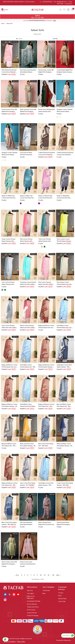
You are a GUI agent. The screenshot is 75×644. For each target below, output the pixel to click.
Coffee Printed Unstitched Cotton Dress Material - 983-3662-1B (65, 154)
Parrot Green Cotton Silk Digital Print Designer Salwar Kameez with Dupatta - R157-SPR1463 (9, 563)
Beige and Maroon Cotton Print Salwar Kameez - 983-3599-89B (10, 405)
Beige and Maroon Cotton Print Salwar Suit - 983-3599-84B (9, 484)
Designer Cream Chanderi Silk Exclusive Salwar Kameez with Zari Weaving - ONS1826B (10, 154)
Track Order (62, 601)
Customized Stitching (33, 601)
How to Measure (32, 604)
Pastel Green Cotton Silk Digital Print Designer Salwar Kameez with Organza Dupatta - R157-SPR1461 (46, 71)
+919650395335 (47, 1)
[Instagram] (6, 599)
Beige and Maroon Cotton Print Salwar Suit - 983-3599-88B (46, 405)
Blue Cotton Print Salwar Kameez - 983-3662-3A (9, 523)
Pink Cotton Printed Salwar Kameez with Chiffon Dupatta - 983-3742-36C (27, 240)
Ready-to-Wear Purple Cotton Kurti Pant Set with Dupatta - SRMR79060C (45, 197)
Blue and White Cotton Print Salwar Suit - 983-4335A (64, 405)
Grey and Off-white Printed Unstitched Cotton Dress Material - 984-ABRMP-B (27, 154)
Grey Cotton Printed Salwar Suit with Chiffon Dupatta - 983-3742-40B (9, 327)
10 (41, 575)
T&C (54, 20)
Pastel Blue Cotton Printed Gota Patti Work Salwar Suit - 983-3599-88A (27, 405)
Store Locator (31, 610)
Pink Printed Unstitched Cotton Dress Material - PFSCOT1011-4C (9, 71)
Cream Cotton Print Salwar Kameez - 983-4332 (65, 484)
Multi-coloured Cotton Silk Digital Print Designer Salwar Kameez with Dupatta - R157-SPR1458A (28, 110)
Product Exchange (32, 615)
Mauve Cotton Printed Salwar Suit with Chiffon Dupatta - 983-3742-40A (27, 327)
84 (53, 575)
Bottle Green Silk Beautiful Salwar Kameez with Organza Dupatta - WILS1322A (46, 110)
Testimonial (46, 590)
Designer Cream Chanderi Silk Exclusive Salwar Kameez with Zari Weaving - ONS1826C (65, 110)
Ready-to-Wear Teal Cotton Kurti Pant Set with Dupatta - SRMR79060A (27, 197)
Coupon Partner (32, 612)
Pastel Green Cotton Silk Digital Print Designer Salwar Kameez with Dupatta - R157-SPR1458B (10, 110)
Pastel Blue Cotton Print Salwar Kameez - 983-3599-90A (45, 484)
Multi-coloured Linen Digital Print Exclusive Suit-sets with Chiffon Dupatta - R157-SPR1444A (46, 523)
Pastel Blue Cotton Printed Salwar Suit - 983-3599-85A (28, 366)
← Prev (16, 575)
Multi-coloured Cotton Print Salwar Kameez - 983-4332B (28, 445)
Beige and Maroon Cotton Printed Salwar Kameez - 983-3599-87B (46, 366)
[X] (10, 594)
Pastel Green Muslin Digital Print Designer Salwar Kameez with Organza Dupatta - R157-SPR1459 (64, 523)
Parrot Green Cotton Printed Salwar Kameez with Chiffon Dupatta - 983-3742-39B (64, 240)
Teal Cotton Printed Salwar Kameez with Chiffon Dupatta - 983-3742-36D (45, 240)
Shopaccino (67, 640)
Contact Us (69, 3)
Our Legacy (30, 593)
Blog (44, 593)
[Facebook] (6, 594)
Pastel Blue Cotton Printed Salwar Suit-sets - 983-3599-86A (64, 327)
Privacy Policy (21, 641)
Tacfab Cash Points (33, 607)
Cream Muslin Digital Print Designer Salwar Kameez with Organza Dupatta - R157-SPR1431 (65, 71)
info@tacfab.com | (62, 1)
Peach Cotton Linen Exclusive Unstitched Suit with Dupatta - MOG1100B (28, 563)
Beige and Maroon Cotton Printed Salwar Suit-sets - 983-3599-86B (9, 366)
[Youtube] (18, 594)
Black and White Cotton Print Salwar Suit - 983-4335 (9, 445)
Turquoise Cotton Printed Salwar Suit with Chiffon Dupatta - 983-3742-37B (28, 283)
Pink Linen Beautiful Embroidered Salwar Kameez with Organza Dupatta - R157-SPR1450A (26, 523)
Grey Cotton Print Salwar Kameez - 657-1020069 (27, 484)
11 (44, 575)
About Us (30, 590)
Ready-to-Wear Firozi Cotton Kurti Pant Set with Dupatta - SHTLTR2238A (8, 197)
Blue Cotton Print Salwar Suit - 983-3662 (46, 445)
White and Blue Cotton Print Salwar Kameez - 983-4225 (65, 445)
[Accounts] (68, 10)
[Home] (37, 10)
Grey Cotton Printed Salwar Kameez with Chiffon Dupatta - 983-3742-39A (9, 283)
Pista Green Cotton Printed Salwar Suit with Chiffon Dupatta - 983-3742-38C (64, 283)
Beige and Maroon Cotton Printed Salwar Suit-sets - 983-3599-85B (46, 327)
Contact (60, 593)
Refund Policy (62, 598)
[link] (60, 10)
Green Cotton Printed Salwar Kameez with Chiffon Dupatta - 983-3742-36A (9, 240)
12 (48, 575)
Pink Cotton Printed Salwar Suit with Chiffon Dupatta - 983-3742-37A (46, 283)
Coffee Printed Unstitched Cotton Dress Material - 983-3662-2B (46, 154)
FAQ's (60, 595)
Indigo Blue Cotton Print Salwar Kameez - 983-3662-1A (64, 366)
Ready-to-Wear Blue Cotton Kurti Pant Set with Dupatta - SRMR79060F (63, 197)
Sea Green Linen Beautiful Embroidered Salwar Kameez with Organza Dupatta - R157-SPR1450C (28, 71)
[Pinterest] (14, 594)
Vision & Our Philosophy (31, 597)
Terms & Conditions (10, 641)
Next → (58, 575)
